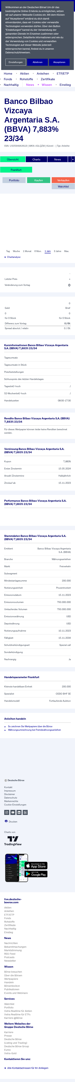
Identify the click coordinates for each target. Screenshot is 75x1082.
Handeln (9, 982)
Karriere (8, 1032)
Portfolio (14, 180)
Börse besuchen (13, 971)
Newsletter (10, 960)
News (30, 85)
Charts (36, 159)
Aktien (24, 73)
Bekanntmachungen (15, 946)
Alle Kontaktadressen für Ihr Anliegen (26, 1068)
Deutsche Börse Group (16, 1046)
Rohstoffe (26, 79)
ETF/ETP (63, 73)
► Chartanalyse (12, 256)
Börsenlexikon (12, 986)
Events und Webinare (16, 993)
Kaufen (38, 180)
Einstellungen (16, 62)
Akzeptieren (59, 62)
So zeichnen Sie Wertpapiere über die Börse (30, 726)
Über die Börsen (13, 975)
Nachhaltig (11, 85)
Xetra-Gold (10, 1053)
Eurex (7, 1049)
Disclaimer (9, 794)
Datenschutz (10, 797)
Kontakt (8, 787)
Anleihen (43, 73)
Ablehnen (37, 62)
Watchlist (63, 186)
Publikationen (11, 989)
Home (8, 73)
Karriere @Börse (13, 1018)
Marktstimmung (13, 950)
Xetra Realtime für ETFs (17, 1014)
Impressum (10, 790)
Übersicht (13, 159)
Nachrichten (11, 943)
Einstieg (65, 85)
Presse (8, 1035)
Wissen (47, 85)
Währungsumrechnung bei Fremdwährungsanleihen (34, 729)
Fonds (8, 79)
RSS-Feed (9, 953)
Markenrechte (11, 801)
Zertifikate (48, 79)
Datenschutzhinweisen (17, 52)
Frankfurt (16, 170)
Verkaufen (63, 180)
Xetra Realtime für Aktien (18, 1011)
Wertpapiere (11, 979)
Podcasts (9, 957)
